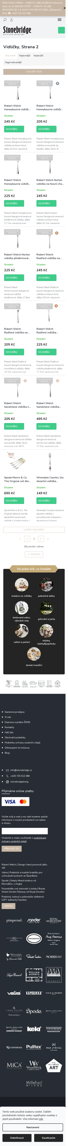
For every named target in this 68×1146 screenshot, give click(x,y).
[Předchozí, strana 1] (27, 539)
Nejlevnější (24, 55)
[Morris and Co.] (54, 956)
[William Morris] (34, 974)
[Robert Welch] (34, 956)
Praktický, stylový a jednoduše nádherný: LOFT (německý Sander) (23, 898)
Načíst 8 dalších (34, 529)
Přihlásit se (11, 848)
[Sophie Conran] (14, 938)
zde (41, 1119)
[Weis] (54, 1029)
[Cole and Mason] (54, 993)
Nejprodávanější (13, 62)
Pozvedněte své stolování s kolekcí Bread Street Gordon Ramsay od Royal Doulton (23, 890)
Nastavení (32, 1127)
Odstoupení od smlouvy (17, 747)
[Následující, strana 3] (41, 539)
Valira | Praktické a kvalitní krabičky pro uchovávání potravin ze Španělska (22, 874)
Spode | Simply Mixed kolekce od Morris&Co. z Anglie (19, 882)
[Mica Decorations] (14, 1065)
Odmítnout (17, 1138)
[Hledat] (5, 19)
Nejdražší (38, 55)
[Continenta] (14, 1047)
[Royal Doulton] (54, 1011)
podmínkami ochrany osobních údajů (24, 839)
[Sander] (34, 920)
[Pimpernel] (14, 920)
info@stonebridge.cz (21, 770)
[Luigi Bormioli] (14, 974)
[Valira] (14, 993)
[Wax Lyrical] (54, 1047)
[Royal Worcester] (54, 920)
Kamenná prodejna (14, 712)
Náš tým (9, 732)
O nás (8, 717)
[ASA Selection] (54, 974)
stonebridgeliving (19, 781)
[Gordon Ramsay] (14, 1029)
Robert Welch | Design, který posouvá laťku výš (24, 866)
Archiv (8, 906)
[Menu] (59, 19)
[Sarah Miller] (14, 1011)
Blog (7, 752)
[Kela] (34, 1029)
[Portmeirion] (34, 938)
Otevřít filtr (34, 71)
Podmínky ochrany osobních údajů (22, 742)
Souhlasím (48, 1138)
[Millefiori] (34, 1083)
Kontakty (9, 727)
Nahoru (35, 554)
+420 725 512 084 (20, 776)
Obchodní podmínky (15, 737)
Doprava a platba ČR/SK (17, 722)
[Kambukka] (34, 993)
